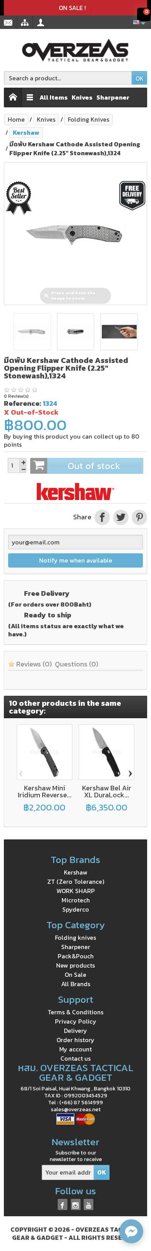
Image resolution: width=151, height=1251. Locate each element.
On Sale (75, 974)
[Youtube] (88, 1204)
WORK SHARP (76, 890)
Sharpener (112, 97)
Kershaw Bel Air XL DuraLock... (106, 791)
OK (140, 78)
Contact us (75, 1058)
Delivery (75, 1030)
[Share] (102, 517)
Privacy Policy (75, 1021)
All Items (53, 97)
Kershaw (76, 872)
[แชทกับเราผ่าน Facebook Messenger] (131, 1231)
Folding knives (75, 937)
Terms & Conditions (75, 1012)
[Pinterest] (138, 517)
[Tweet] (121, 517)
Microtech (76, 900)
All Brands (75, 983)
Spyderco (75, 909)
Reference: (22, 403)
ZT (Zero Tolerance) (75, 881)
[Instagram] (76, 1204)
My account (75, 1049)
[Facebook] (62, 1204)
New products (75, 965)
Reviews (33, 664)
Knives (82, 97)
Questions (76, 664)
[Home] (13, 97)
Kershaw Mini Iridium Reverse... (45, 791)
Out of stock (94, 466)
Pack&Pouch (76, 956)
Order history (75, 1039)
